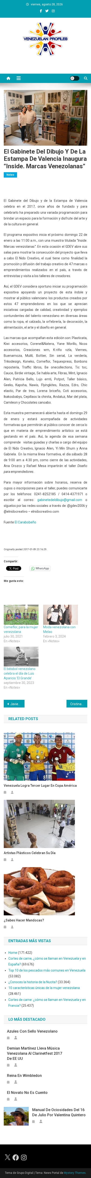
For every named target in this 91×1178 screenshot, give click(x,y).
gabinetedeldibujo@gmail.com (59, 500)
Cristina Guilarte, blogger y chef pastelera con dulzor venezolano (79, 704)
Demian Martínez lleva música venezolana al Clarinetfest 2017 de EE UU (34, 1053)
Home (12, 953)
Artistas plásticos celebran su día (30, 853)
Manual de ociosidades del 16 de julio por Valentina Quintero (59, 1112)
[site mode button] (74, 78)
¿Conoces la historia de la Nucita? (32, 982)
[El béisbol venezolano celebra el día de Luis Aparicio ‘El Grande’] (21, 656)
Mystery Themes (75, 1173)
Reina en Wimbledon (24, 1075)
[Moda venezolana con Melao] (60, 615)
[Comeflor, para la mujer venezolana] (21, 615)
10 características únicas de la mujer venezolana (44, 988)
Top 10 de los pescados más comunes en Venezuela (46, 970)
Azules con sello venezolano (32, 1031)
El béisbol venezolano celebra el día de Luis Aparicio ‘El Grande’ (19, 673)
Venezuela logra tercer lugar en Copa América (40, 785)
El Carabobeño (25, 522)
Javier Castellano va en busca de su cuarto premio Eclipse (17, 704)
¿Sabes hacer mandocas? (24, 920)
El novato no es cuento (27, 1092)
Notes (10, 174)
